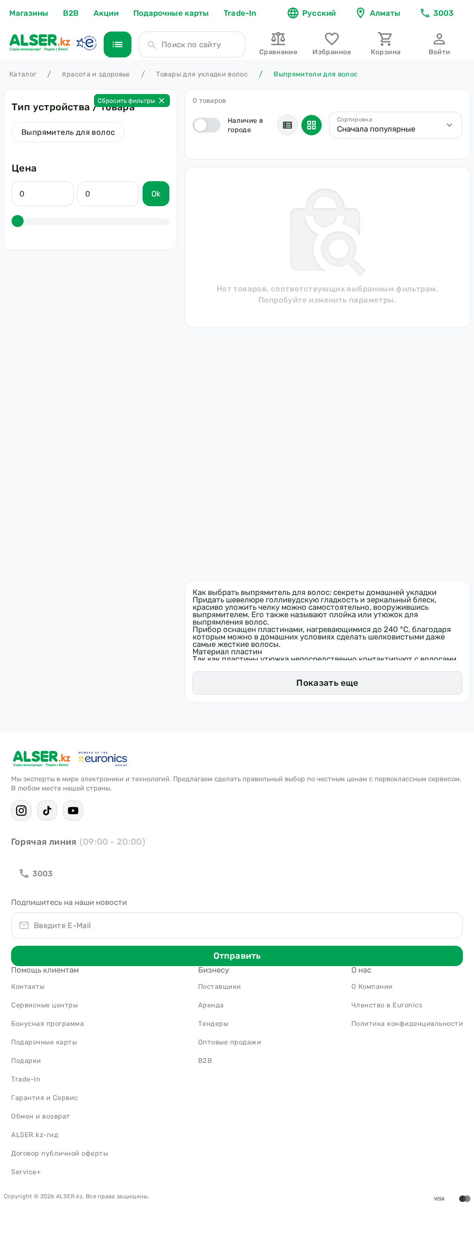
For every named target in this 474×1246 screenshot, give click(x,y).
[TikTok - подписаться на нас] (47, 810)
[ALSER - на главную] (39, 43)
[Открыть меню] (117, 44)
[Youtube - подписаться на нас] (73, 810)
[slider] (17, 221)
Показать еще (327, 682)
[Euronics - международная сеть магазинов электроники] (86, 42)
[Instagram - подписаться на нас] (21, 810)
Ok (156, 193)
